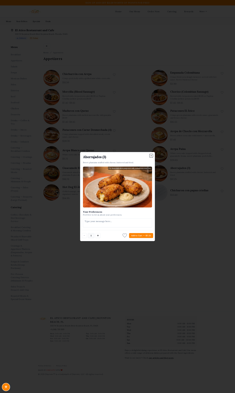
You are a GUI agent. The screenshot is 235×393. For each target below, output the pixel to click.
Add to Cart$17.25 (141, 235)
